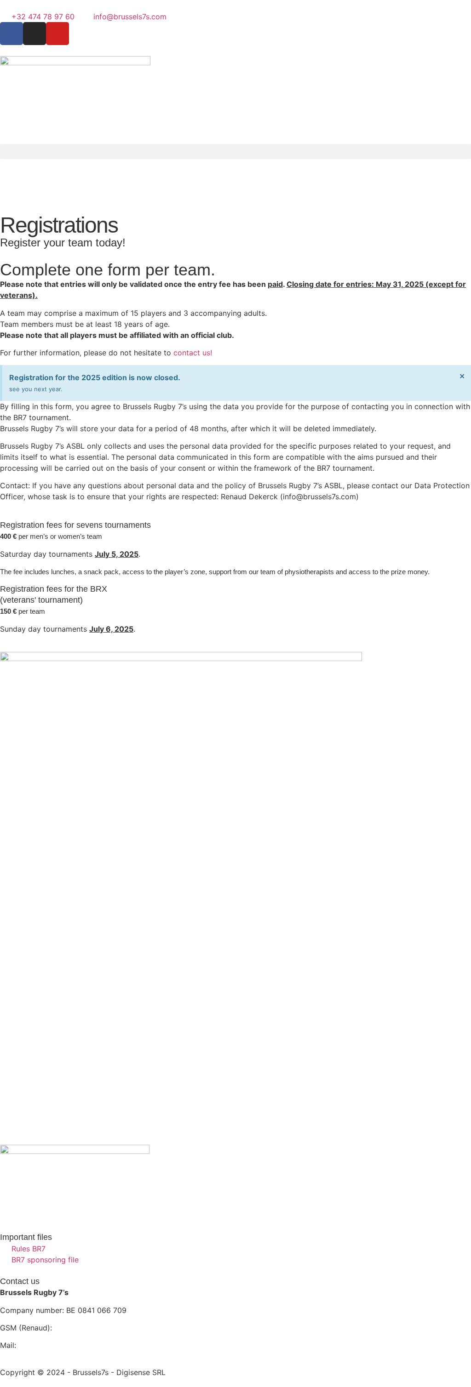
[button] (235, 151)
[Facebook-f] (11, 33)
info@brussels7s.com (55, 1345)
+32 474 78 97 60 (85, 1327)
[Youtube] (57, 33)
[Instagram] (34, 33)
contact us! (192, 352)
